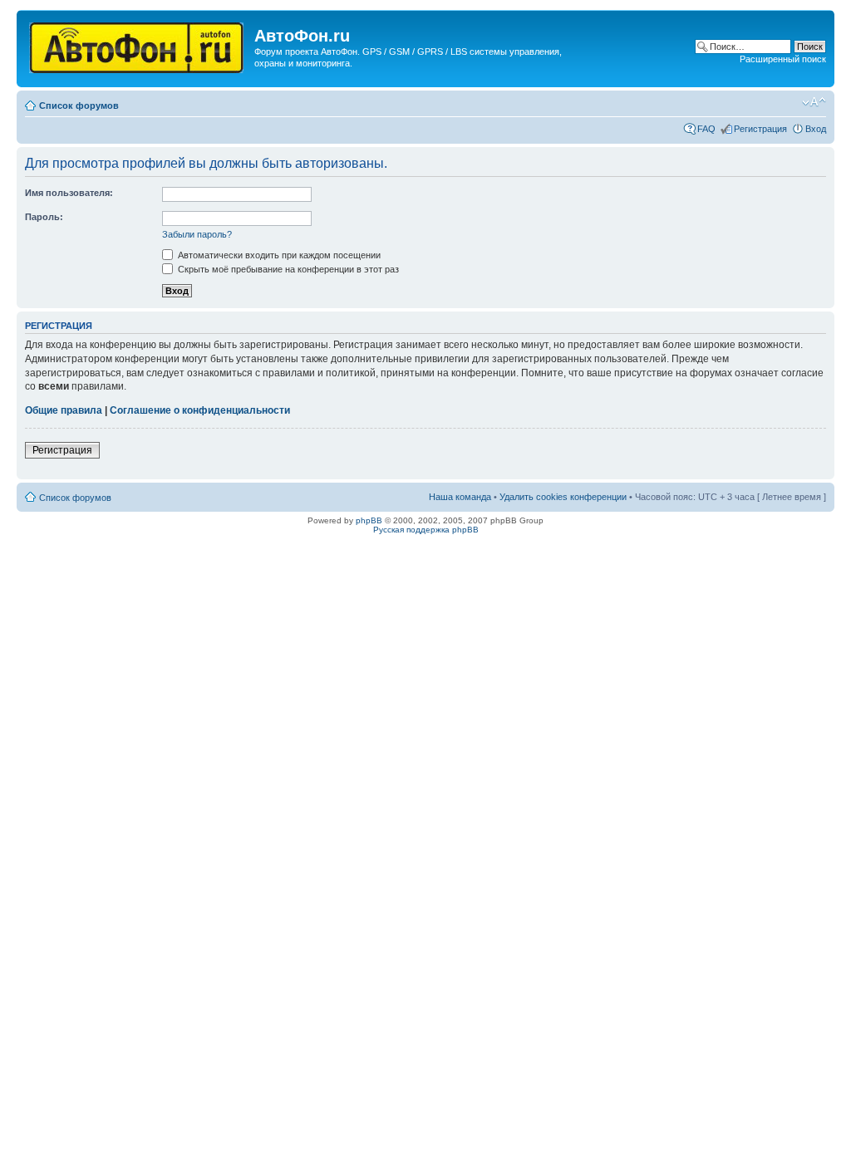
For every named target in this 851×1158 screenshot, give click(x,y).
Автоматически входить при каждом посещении (278, 255)
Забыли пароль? (197, 234)
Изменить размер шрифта (814, 102)
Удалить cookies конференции (563, 497)
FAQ (706, 129)
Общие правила (63, 410)
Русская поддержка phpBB (426, 529)
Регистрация (760, 129)
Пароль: (44, 217)
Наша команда (460, 497)
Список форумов (79, 105)
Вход (815, 129)
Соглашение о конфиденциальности (200, 410)
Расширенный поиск (783, 59)
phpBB (369, 520)
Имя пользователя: (69, 193)
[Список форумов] (137, 44)
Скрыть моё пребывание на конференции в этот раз (287, 269)
